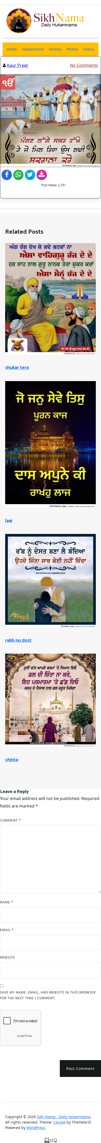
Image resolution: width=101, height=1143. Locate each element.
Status (88, 49)
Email (7, 930)
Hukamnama (33, 49)
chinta (11, 760)
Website (7, 957)
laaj (8, 521)
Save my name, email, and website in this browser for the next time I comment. (48, 995)
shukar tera (17, 368)
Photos (72, 49)
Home (12, 49)
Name (6, 902)
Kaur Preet (17, 65)
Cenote (59, 1122)
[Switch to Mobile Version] (50, 1140)
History (55, 49)
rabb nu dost (18, 640)
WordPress (35, 1127)
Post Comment (80, 1068)
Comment (10, 820)
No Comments (84, 65)
